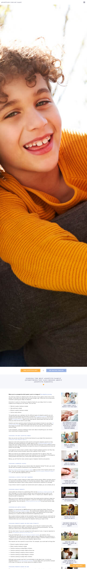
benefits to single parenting (45, 492)
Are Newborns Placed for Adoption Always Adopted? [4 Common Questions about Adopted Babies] (69, 425)
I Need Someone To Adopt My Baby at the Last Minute (69, 562)
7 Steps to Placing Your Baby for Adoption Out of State (69, 482)
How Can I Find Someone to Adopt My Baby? (70, 543)
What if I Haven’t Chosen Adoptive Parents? (69, 446)
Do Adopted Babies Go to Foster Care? (70, 500)
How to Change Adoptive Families (69, 464)
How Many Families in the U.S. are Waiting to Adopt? (69, 524)
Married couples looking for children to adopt (21, 470)
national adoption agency (45, 443)
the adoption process (40, 416)
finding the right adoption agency (18, 439)
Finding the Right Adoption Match (69, 517)
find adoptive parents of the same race (22, 532)
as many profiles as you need (33, 501)
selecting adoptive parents (26, 560)
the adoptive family (17, 419)
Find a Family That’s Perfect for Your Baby (69, 406)
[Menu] (84, 2)
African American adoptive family (30, 535)
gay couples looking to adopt (21, 511)
